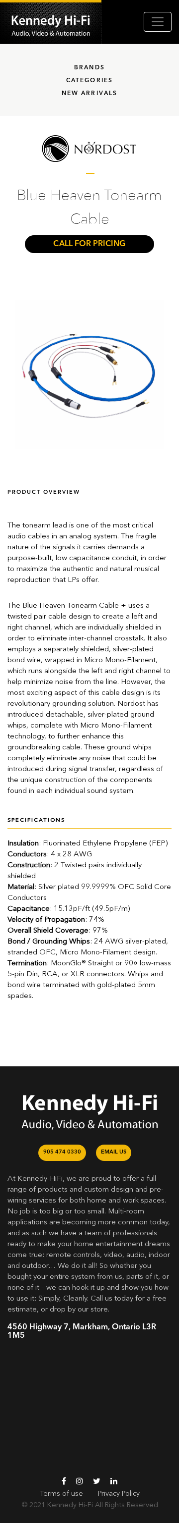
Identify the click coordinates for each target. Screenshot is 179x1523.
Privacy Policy (119, 1493)
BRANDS (89, 68)
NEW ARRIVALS (90, 94)
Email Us (113, 1152)
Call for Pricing (89, 244)
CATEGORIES (89, 81)
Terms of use (61, 1493)
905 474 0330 (62, 1152)
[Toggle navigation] (158, 22)
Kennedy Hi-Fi (70, 1505)
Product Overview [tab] (43, 492)
